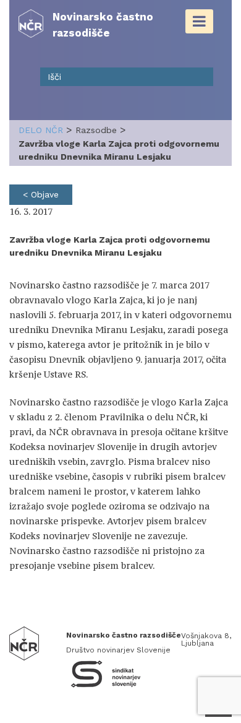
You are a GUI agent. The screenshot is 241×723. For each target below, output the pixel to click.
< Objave (41, 194)
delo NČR (41, 130)
